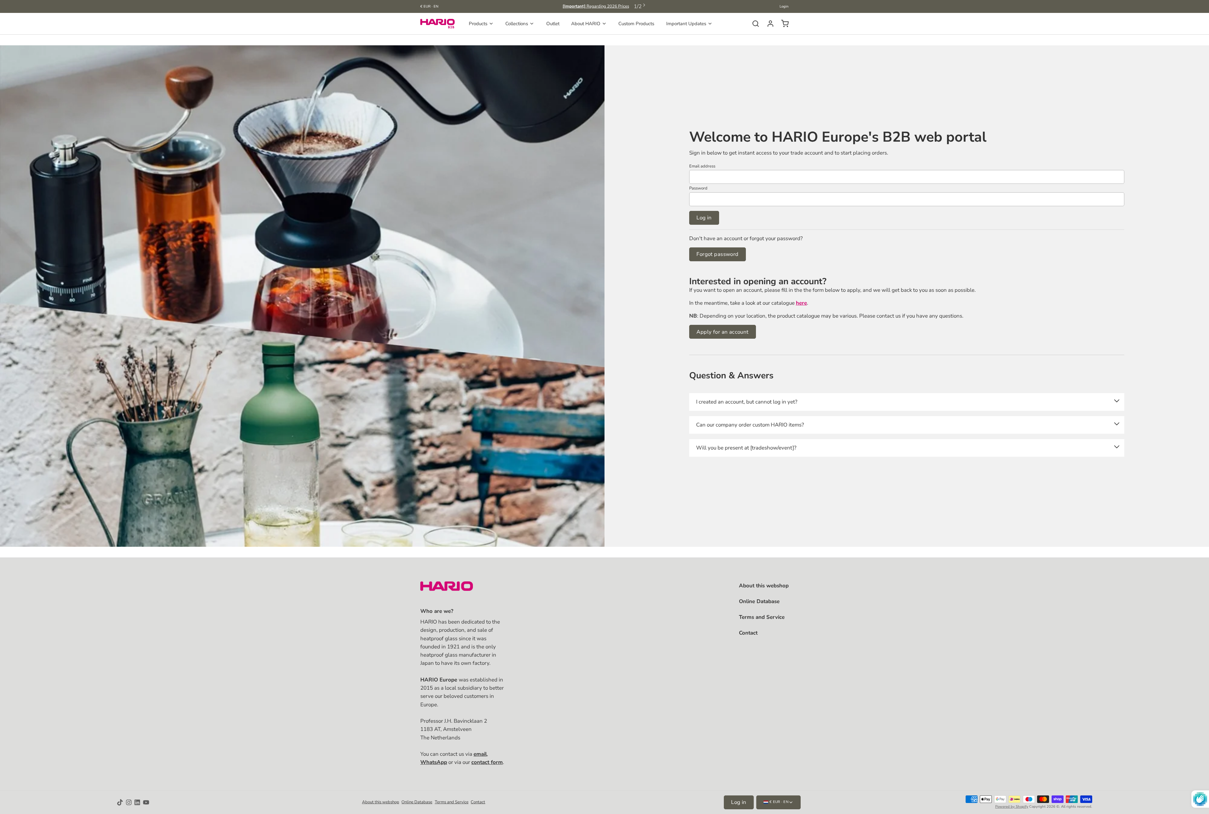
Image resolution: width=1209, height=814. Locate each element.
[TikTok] (120, 802)
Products (478, 23)
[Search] (753, 23)
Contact (748, 632)
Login (784, 6)
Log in (704, 217)
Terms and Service (762, 617)
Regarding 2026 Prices (596, 6)
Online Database (759, 601)
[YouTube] (146, 802)
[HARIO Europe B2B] (437, 23)
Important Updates (686, 23)
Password (698, 188)
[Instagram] (129, 802)
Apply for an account (722, 332)
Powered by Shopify (1011, 806)
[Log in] (768, 23)
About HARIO (585, 23)
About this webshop (764, 585)
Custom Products (636, 23)
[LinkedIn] (137, 802)
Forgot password (717, 254)
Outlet (552, 23)
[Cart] (782, 23)
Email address (702, 166)
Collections (516, 23)
